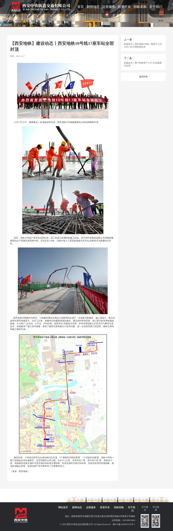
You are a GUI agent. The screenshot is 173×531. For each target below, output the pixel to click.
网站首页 (63, 507)
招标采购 (140, 7)
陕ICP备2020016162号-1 (124, 524)
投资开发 (124, 7)
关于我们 (155, 7)
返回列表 (143, 76)
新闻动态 (92, 7)
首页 (80, 7)
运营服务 (108, 7)
